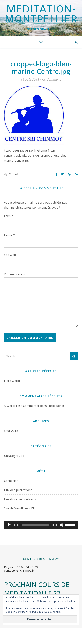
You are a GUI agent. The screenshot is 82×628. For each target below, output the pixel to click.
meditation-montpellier (41, 15)
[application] (41, 525)
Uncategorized (14, 456)
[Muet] (62, 525)
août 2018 (11, 431)
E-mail (9, 235)
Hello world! (12, 381)
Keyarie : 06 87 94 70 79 (21, 567)
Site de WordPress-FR (19, 508)
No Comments (52, 79)
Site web (10, 255)
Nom (8, 215)
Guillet (13, 174)
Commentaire (14, 274)
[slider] (70, 524)
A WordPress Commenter (21, 406)
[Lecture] (9, 525)
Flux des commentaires (20, 499)
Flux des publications (18, 490)
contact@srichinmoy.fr (19, 570)
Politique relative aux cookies (45, 612)
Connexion (11, 481)
